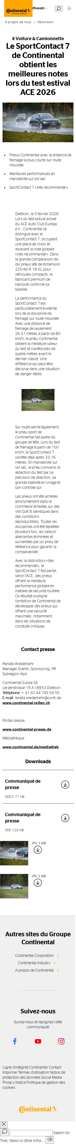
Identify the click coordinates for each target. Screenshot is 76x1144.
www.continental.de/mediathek (31, 747)
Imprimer (10, 1072)
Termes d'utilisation (33, 1072)
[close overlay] (4, 1124)
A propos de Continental (34, 970)
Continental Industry (34, 963)
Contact (55, 1067)
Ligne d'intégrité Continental (25, 1067)
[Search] (4, 1132)
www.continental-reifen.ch (26, 703)
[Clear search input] (50, 1140)
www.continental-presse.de (27, 729)
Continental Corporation (34, 956)
